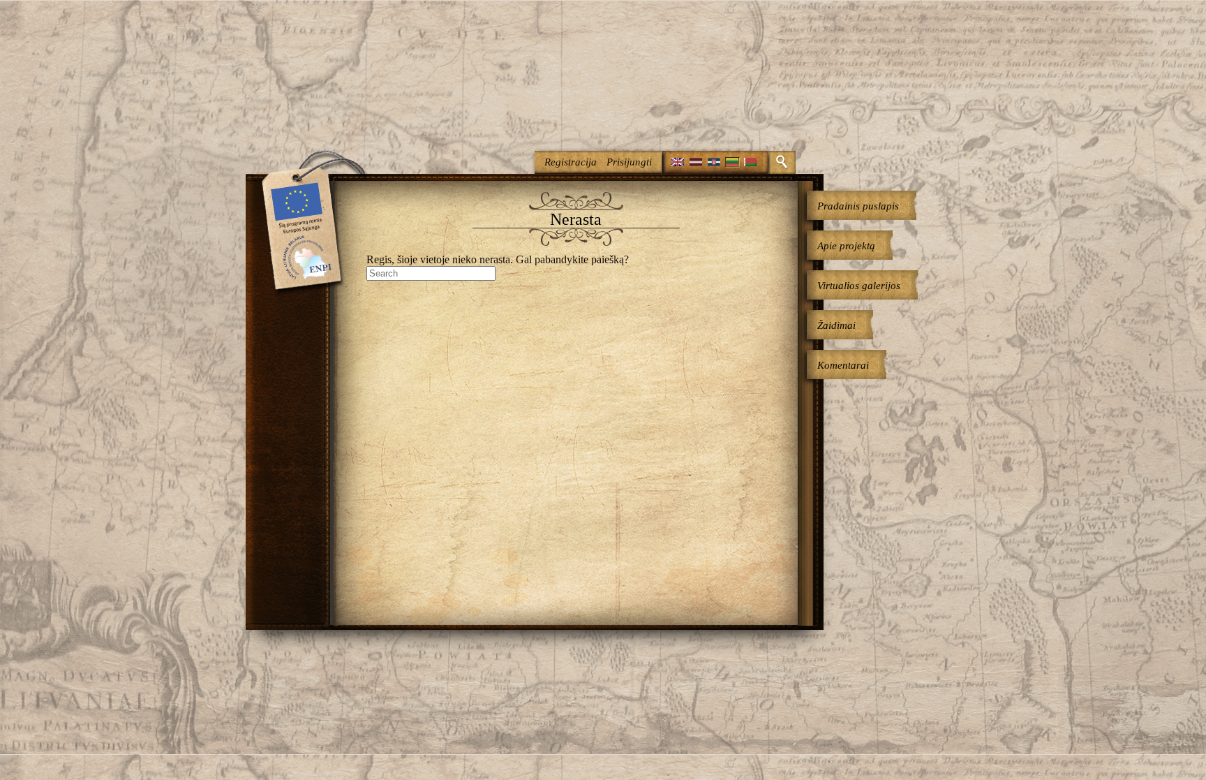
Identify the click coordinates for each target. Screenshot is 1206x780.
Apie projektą (846, 245)
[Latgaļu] (714, 162)
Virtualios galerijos (858, 285)
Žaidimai (836, 325)
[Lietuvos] (732, 162)
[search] (782, 162)
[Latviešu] (696, 162)
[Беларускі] (750, 162)
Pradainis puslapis (858, 206)
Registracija (570, 162)
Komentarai (843, 365)
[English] (677, 162)
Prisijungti (629, 162)
